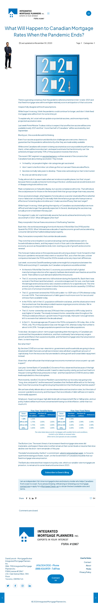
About (88, 565)
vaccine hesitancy (49, 156)
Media (88, 569)
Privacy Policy (85, 572)
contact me (25, 486)
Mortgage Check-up (50, 486)
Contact (87, 562)
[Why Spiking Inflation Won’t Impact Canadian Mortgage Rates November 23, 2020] (2, 598)
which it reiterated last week (71, 453)
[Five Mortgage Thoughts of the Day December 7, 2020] (96, 598)
